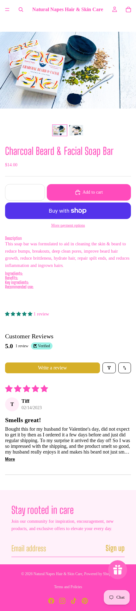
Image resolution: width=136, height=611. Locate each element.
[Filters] (109, 367)
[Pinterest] (85, 601)
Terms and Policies (68, 587)
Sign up (115, 548)
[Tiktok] (73, 601)
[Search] (21, 10)
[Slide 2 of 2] (76, 130)
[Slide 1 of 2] (60, 130)
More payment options (68, 225)
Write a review (52, 367)
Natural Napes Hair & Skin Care (58, 574)
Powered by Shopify (99, 574)
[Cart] (128, 10)
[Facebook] (51, 601)
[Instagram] (62, 601)
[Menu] (7, 9)
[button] (68, 238)
